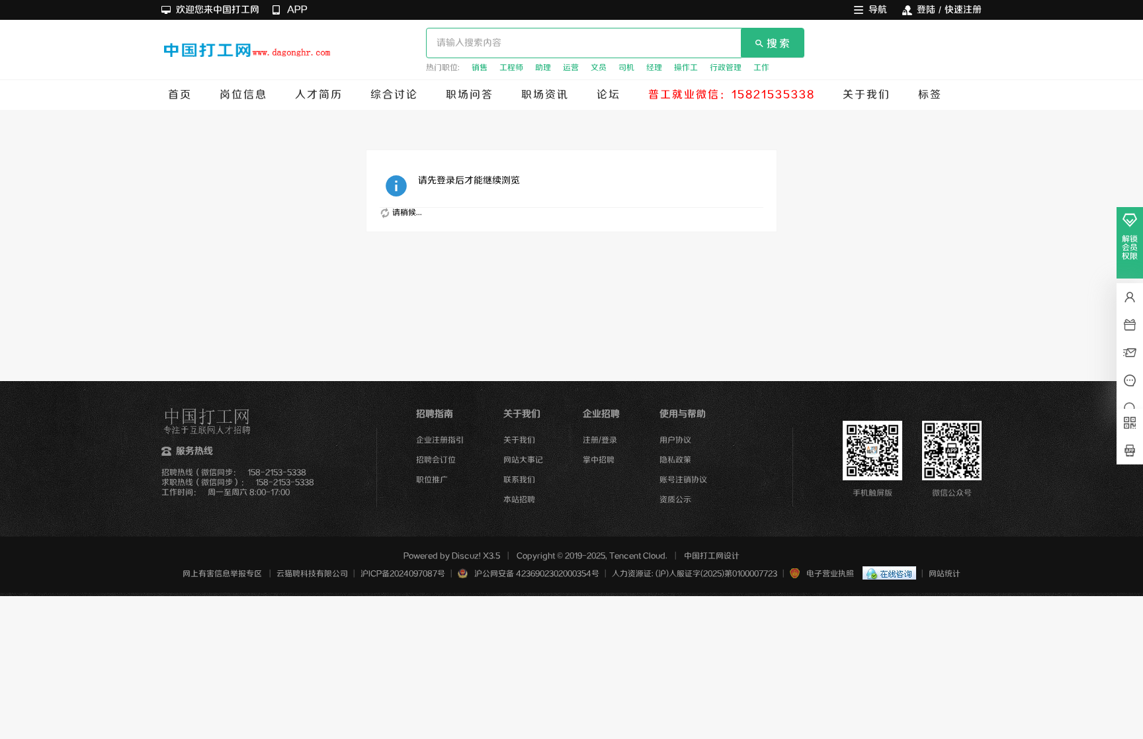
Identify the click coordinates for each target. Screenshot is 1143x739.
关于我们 (866, 95)
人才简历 (319, 95)
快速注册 (963, 10)
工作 (761, 68)
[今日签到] (1129, 324)
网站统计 (944, 574)
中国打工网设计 (712, 556)
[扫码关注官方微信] (1129, 422)
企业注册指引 (440, 440)
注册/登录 (600, 440)
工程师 (511, 68)
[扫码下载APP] (1129, 450)
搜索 (779, 44)
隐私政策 (675, 460)
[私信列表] (1129, 352)
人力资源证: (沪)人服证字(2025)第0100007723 (694, 574)
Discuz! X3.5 (476, 556)
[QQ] (886, 574)
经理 (654, 68)
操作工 (686, 68)
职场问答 (469, 95)
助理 (543, 68)
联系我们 (519, 480)
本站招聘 (519, 500)
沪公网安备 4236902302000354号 (536, 574)
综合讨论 (394, 95)
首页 (180, 95)
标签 (930, 95)
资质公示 (675, 500)
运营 (571, 68)
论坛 (608, 95)
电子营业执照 (830, 574)
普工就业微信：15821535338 (731, 95)
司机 (626, 68)
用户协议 (675, 440)
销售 (479, 68)
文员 (599, 68)
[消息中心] (1129, 380)
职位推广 (432, 480)
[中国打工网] (247, 52)
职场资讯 (545, 95)
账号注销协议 (683, 480)
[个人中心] (1129, 297)
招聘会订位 (436, 460)
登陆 (926, 10)
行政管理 (725, 68)
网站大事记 (523, 460)
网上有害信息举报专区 (222, 574)
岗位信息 (243, 95)
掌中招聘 (598, 460)
